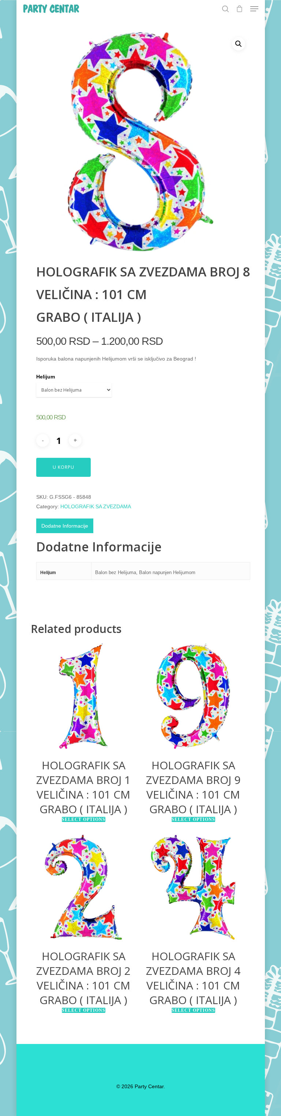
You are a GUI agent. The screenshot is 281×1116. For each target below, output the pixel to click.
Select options (83, 819)
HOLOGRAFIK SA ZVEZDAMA (95, 506)
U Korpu (63, 467)
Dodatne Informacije (64, 526)
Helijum (45, 377)
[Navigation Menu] (254, 8)
